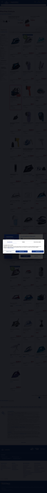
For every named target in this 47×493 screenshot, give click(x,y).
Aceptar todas (38, 251)
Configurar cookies (9, 251)
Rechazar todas (21, 251)
